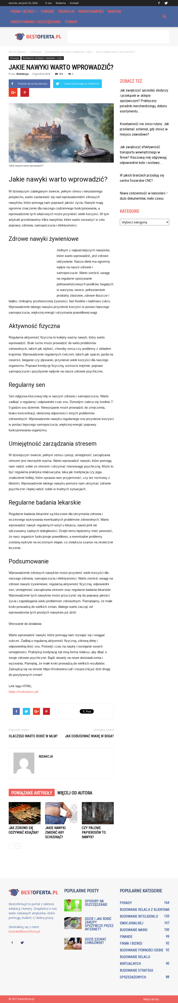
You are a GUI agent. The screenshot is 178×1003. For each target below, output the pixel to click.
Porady (71, 22)
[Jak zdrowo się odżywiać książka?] (25, 813)
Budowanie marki (133, 930)
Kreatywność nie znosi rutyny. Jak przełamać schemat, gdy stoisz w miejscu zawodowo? (144, 129)
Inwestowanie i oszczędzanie (36, 22)
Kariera (114, 11)
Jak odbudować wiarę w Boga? (89, 736)
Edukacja (66, 11)
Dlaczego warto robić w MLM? (33, 736)
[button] (164, 16)
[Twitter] (166, 3)
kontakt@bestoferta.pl (24, 931)
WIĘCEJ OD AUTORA (74, 793)
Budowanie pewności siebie (141, 950)
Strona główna (17, 52)
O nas (48, 3)
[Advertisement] (118, 36)
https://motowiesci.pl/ (23, 692)
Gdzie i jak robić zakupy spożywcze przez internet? (99, 924)
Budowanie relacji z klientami (144, 910)
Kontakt (74, 3)
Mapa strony (151, 999)
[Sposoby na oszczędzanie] (73, 905)
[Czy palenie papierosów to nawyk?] (98, 813)
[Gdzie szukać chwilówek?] (73, 944)
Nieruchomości (91, 11)
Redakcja (22, 73)
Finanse (47, 11)
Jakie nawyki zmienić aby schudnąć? (55, 832)
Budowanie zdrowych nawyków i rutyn (43, 58)
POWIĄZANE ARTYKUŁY (31, 793)
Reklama (61, 3)
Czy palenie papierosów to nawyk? (94, 832)
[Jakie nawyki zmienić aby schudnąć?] (61, 813)
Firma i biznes (22, 11)
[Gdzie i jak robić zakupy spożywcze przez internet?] (73, 923)
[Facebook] (159, 3)
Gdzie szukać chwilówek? (95, 941)
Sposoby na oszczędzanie (96, 903)
